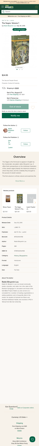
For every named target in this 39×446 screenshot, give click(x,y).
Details (19, 430)
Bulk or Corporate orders (26, 408)
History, (17, 256)
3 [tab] (22, 70)
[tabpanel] (19, 50)
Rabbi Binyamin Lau (10, 26)
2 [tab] (19, 70)
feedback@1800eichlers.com (22, 2)
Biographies (23, 256)
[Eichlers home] (9, 7)
